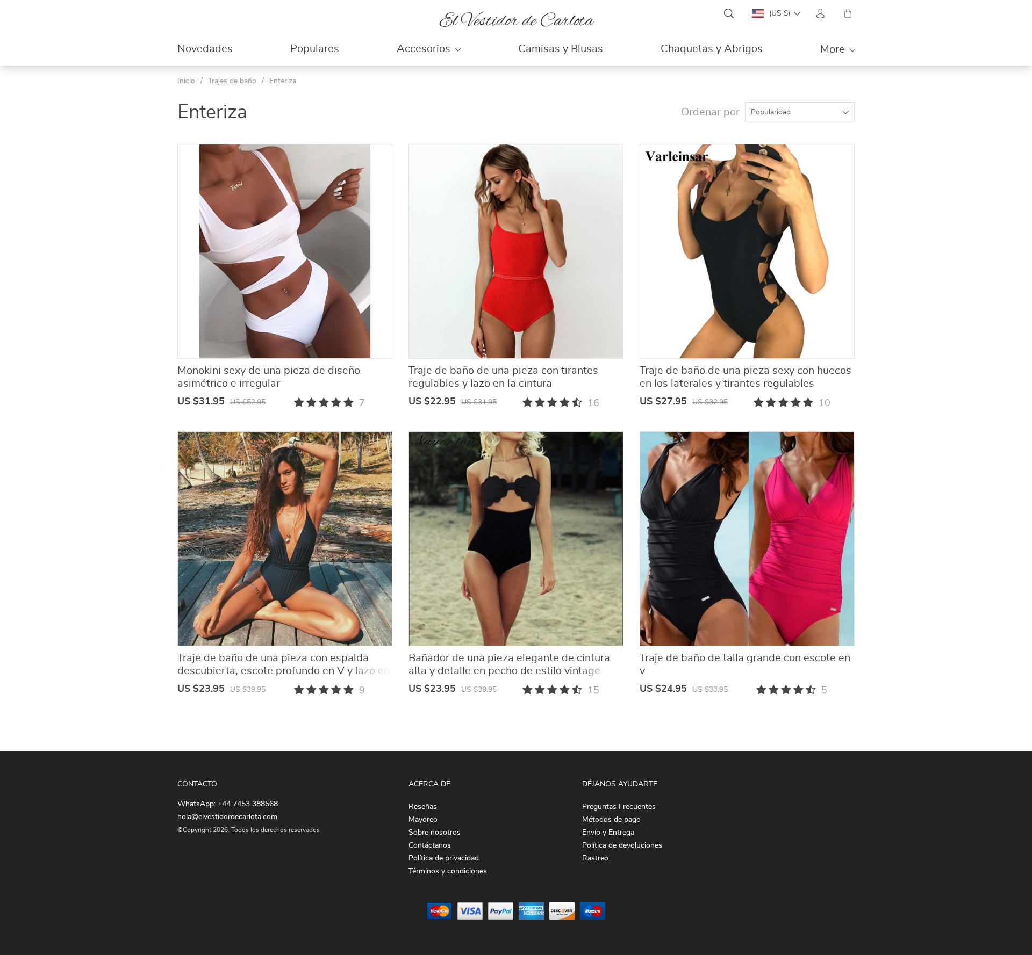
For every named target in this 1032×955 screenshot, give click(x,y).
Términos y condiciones (447, 871)
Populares (314, 49)
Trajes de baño (232, 81)
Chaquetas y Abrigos (712, 49)
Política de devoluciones (622, 845)
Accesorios (423, 49)
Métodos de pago (611, 819)
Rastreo (595, 858)
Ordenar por (710, 112)
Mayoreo (423, 819)
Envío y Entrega (608, 832)
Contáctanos (429, 845)
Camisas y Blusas (560, 49)
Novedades (205, 49)
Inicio (186, 81)
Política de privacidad (443, 858)
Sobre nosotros (434, 832)
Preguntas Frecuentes (619, 807)
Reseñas (422, 807)
